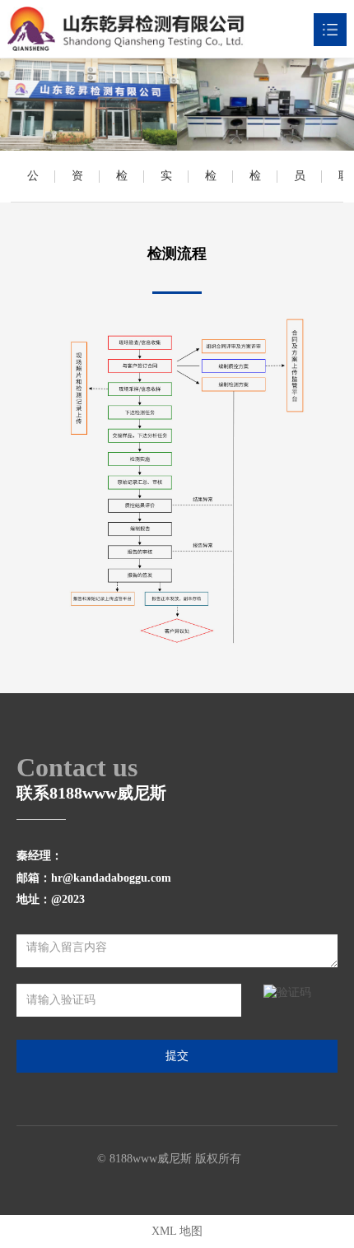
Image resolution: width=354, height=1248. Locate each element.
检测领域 (211, 186)
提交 (177, 1056)
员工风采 (299, 186)
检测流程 (255, 186)
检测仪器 (122, 186)
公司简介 (33, 186)
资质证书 (77, 186)
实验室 (166, 186)
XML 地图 (177, 1231)
